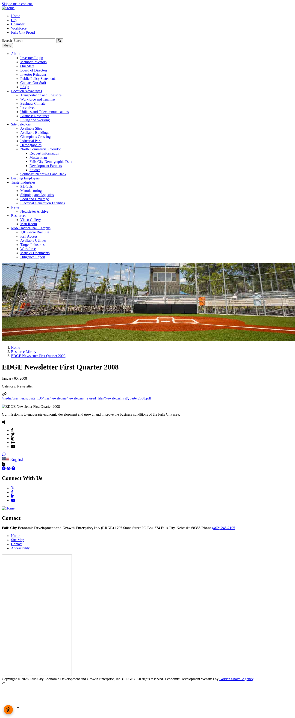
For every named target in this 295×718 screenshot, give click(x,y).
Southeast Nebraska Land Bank (43, 174)
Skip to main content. (17, 4)
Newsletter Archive (34, 211)
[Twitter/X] (13, 434)
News (15, 207)
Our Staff (27, 66)
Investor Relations (33, 74)
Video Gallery (30, 220)
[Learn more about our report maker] (13, 468)
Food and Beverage (34, 199)
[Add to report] (4, 468)
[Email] (13, 446)
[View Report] (9, 468)
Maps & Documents (35, 253)
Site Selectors (21, 124)
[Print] (13, 442)
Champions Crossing (35, 137)
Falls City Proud (23, 32)
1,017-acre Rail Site (34, 232)
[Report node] (3, 464)
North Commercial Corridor (40, 149)
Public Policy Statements (38, 78)
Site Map (17, 540)
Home (15, 16)
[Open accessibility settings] (8, 709)
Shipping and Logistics (37, 195)
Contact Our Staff (33, 83)
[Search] (59, 40)
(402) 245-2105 (223, 528)
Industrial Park (30, 141)
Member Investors (33, 62)
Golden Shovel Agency (236, 679)
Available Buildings (34, 132)
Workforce (19, 28)
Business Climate (32, 103)
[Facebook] (12, 430)
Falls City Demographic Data (51, 162)
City (14, 20)
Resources (18, 215)
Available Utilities (33, 240)
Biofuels (26, 186)
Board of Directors (33, 70)
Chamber (17, 24)
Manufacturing (31, 191)
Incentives (27, 108)
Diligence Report (32, 257)
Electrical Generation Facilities (42, 203)
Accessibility (20, 548)
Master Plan (38, 157)
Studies (35, 170)
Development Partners (46, 166)
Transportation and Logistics (41, 95)
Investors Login (31, 58)
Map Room (28, 224)
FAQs (24, 87)
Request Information (44, 153)
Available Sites (31, 128)
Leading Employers (25, 178)
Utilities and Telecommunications (44, 112)
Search (7, 40)
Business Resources (34, 116)
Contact (16, 544)
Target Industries (23, 182)
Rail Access (28, 236)
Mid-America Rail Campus (30, 228)
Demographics (30, 145)
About (15, 54)
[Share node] (3, 422)
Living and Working (35, 120)
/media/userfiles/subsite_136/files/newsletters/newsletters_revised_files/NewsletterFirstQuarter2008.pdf (76, 398)
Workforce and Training (37, 99)
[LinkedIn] (12, 438)
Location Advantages (26, 91)
